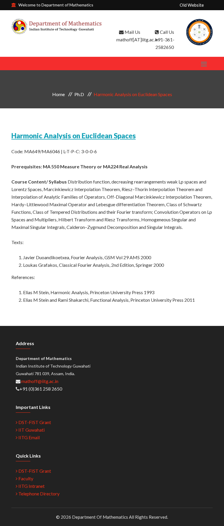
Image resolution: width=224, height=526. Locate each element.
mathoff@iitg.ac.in (39, 381)
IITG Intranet (31, 486)
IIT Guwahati (31, 430)
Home (58, 94)
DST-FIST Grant (34, 422)
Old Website (192, 5)
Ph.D (79, 94)
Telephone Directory (39, 493)
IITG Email (29, 437)
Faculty (25, 478)
